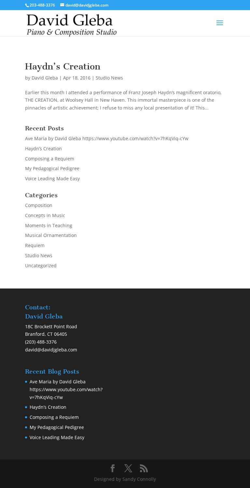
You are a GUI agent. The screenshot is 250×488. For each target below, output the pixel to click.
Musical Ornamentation (51, 235)
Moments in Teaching (48, 225)
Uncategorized (41, 265)
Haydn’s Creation (62, 66)
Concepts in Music (45, 215)
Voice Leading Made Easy (52, 178)
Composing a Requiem (49, 158)
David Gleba (45, 78)
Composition (38, 205)
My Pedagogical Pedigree (52, 168)
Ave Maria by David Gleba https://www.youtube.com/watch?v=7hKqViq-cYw (106, 138)
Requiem (35, 245)
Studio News (109, 78)
